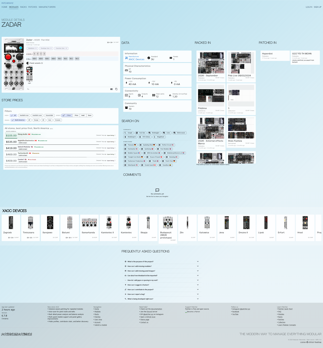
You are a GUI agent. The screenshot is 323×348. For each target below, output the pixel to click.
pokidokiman (201, 111)
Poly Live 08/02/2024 (239, 75)
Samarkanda (88, 232)
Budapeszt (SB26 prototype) (166, 235)
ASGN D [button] (53, 59)
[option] (32, 48)
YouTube (235, 314)
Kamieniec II (107, 232)
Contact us (144, 322)
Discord (149, 312)
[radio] (66, 115)
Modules (13, 7)
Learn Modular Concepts (287, 325)
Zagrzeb (7, 232)
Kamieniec (126, 232)
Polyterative (201, 78)
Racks (23, 7)
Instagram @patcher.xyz (241, 309)
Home (4, 7)
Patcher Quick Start (285, 309)
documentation (156, 309)
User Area (98, 320)
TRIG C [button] (71, 59)
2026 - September (208, 75)
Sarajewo (47, 232)
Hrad (300, 232)
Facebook (235, 312)
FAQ (279, 312)
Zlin (181, 232)
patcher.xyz (7, 3)
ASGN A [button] (34, 59)
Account (97, 322)
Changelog (5, 318)
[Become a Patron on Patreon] (193, 313)
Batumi (66, 232)
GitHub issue (150, 317)
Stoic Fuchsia (235, 141)
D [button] (44, 54)
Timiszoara (28, 232)
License (303, 342)
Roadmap (318, 342)
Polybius (202, 108)
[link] (11, 229)
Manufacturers (47, 7)
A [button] (34, 54)
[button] (161, 261)
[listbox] (72, 48)
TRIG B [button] (65, 59)
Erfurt (281, 232)
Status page (144, 320)
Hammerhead (232, 143)
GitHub (311, 342)
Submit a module (101, 325)
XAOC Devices (30, 43)
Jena (221, 232)
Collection (281, 322)
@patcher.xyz (148, 314)
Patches (32, 7)
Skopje (144, 232)
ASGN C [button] (47, 59)
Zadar (29, 39)
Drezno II (243, 232)
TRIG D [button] (77, 59)
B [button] (37, 54)
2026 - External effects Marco (210, 142)
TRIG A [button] (59, 59)
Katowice (204, 232)
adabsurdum (231, 111)
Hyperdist (267, 53)
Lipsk (261, 232)
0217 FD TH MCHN (302, 53)
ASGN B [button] (41, 59)
